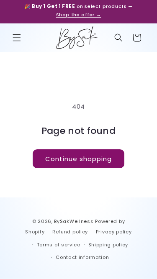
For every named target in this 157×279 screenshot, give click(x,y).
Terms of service (58, 244)
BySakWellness (73, 221)
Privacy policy (114, 231)
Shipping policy (108, 244)
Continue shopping (78, 158)
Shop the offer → (78, 14)
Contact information (82, 257)
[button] (17, 37)
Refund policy (70, 231)
